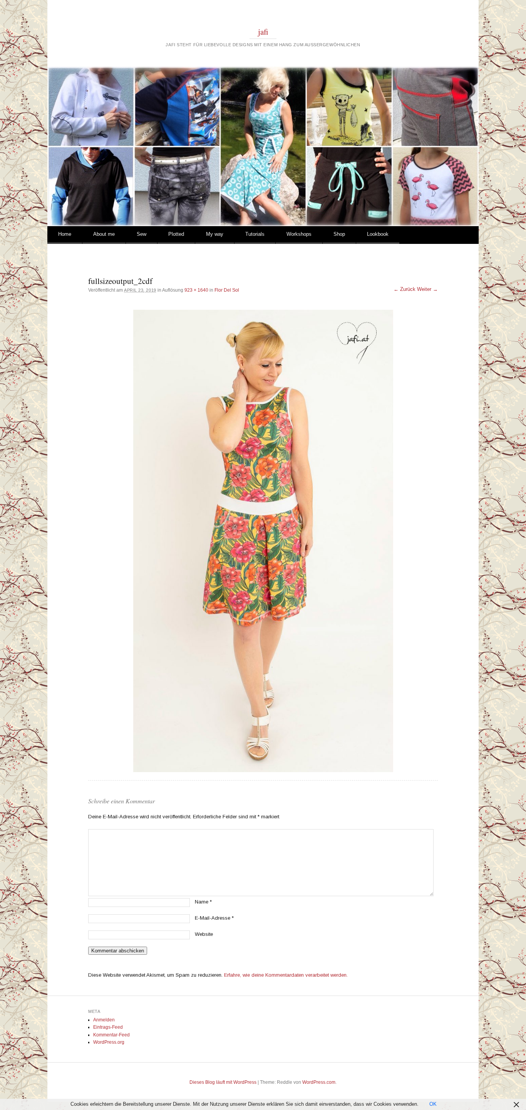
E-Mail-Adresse (214, 918)
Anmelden (104, 1020)
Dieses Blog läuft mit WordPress (222, 1082)
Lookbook (378, 234)
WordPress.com (318, 1082)
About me (104, 234)
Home (64, 234)
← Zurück (404, 289)
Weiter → (427, 289)
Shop (339, 234)
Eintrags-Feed (108, 1027)
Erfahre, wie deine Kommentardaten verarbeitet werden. (286, 975)
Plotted (176, 234)
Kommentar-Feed (111, 1035)
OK (433, 1104)
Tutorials (255, 234)
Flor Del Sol (226, 290)
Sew (141, 234)
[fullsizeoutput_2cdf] (263, 541)
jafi (263, 31)
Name (203, 902)
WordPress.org (108, 1042)
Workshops (299, 234)
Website (204, 934)
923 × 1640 (196, 290)
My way (214, 234)
